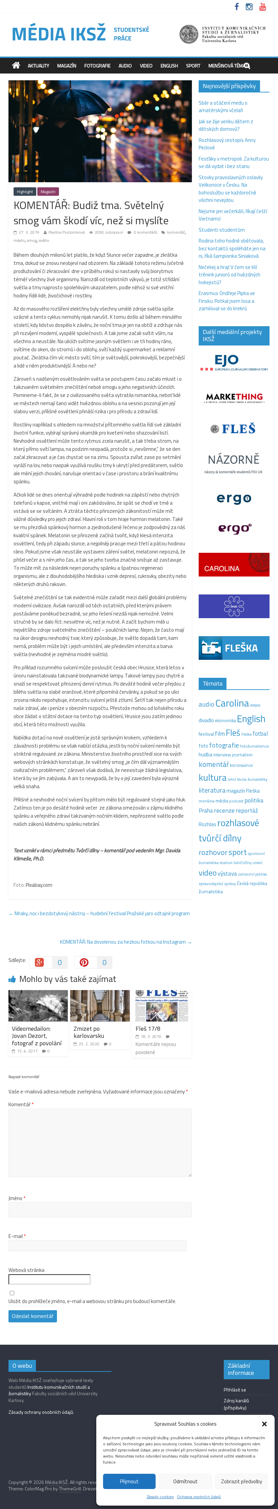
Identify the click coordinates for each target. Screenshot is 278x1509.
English (169, 65)
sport (238, 852)
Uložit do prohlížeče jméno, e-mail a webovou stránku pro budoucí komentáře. (92, 1301)
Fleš (233, 732)
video (208, 873)
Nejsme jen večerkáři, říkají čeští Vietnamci (233, 215)
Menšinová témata (229, 65)
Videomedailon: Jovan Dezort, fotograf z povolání (36, 1036)
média (222, 800)
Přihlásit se (235, 1389)
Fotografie (97, 65)
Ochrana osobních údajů (199, 1496)
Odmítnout (185, 1481)
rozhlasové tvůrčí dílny (229, 830)
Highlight (25, 191)
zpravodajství (211, 883)
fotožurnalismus (254, 746)
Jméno (16, 1198)
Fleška (246, 734)
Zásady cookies (160, 1496)
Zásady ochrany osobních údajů (40, 1412)
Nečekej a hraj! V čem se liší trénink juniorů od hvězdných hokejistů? (229, 274)
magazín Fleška (243, 791)
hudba (205, 754)
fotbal (260, 733)
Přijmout (129, 1481)
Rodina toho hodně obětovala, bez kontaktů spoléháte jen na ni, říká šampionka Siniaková (232, 248)
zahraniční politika (252, 874)
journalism (242, 754)
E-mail (17, 1236)
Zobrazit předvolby (241, 1481)
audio (206, 704)
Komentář (21, 1104)
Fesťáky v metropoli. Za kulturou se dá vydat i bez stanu (234, 162)
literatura (212, 790)
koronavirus (241, 765)
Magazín (66, 65)
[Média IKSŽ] (139, 23)
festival (206, 734)
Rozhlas (207, 824)
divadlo (206, 720)
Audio (125, 65)
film (220, 733)
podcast (236, 801)
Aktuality (38, 65)
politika (253, 800)
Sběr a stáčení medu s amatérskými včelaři (223, 106)
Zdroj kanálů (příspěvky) (236, 1404)
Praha (206, 810)
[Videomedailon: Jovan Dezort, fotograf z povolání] (38, 994)
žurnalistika (211, 891)
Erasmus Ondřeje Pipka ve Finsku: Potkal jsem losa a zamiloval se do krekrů (227, 300)
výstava (227, 873)
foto (203, 746)
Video (146, 65)
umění (257, 862)
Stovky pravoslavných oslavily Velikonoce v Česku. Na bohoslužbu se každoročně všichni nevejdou (231, 188)
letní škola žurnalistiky (247, 779)
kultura (213, 777)
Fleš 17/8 (148, 1028)
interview (222, 754)
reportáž (247, 810)
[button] (264, 1424)
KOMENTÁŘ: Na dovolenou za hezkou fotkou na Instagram (126, 942)
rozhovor (213, 852)
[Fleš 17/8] (162, 994)
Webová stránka (26, 1270)
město (19, 240)
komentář (176, 232)
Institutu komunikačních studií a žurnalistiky (49, 1390)
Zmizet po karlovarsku (89, 1032)
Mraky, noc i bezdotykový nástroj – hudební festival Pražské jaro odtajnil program (99, 913)
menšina (207, 801)
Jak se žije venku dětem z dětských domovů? (226, 125)
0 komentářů (145, 232)
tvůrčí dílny (243, 862)
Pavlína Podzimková (66, 232)
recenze (224, 810)
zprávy (230, 884)
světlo (44, 240)
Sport (193, 65)
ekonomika (225, 720)
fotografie (224, 745)
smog (32, 240)
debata (255, 705)
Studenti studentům (222, 230)
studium (226, 862)
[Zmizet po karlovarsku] (100, 994)
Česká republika (252, 883)
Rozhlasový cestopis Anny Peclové (227, 144)
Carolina (232, 702)
